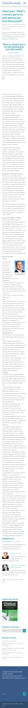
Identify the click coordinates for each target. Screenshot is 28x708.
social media (20, 26)
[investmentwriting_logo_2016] (11, 3)
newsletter (13, 26)
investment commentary (12, 579)
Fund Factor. (19, 535)
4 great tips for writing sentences (9, 641)
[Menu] (24, 3)
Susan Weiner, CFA (6, 29)
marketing (8, 26)
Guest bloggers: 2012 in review (11, 541)
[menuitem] (24, 3)
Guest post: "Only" (15, 553)
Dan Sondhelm (15, 53)
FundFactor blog (13, 39)
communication (16, 24)
